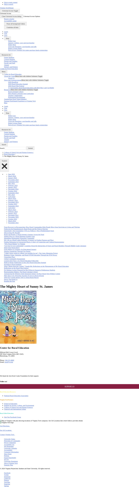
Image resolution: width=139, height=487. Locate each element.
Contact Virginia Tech (7, 435)
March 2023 (12, 210)
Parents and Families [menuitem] (10, 61)
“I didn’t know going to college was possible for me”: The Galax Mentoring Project (31, 253)
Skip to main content (10, 2)
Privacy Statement (10, 443)
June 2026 (11, 174)
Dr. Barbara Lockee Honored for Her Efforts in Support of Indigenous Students (29, 270)
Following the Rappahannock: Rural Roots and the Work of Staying (26, 229)
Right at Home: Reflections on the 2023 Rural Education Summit (25, 262)
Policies (6, 456)
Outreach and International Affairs (15, 409)
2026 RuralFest (13, 82)
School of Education (10, 404)
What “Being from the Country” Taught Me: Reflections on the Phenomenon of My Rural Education (36, 266)
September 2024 (13, 193)
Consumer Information (11, 452)
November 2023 (13, 202)
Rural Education (9, 154)
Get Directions (5, 426)
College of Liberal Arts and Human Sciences (19, 152)
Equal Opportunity (10, 458)
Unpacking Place (9, 257)
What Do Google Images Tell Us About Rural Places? (21, 277)
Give (5, 35)
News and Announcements (12, 80)
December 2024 (13, 189)
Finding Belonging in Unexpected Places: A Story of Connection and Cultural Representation (34, 242)
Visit (5, 33)
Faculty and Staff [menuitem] (9, 63)
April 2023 (11, 208)
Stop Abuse (7, 454)
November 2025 (13, 180)
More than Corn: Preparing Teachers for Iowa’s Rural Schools (24, 276)
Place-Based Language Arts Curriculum (21, 93)
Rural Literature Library (16, 92)
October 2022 (12, 219)
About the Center (9, 76)
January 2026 (12, 178)
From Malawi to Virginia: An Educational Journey (20, 249)
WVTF (6, 459)
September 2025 (13, 182)
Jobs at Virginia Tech (11, 463)
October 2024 (12, 191)
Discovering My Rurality (12, 233)
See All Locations (6, 430)
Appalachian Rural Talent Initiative (15, 99)
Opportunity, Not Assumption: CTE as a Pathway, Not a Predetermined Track (29, 231)
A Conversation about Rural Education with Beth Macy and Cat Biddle (31, 88)
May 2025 (11, 183)
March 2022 (12, 221)
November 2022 (13, 217)
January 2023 (12, 213)
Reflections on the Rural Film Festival (16, 268)
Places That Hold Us (10, 279)
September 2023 (13, 206)
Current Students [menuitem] (9, 59)
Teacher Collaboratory (15, 95)
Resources (7, 90)
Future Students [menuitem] (9, 57)
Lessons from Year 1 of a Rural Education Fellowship (21, 261)
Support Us (69, 386)
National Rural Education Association (16, 396)
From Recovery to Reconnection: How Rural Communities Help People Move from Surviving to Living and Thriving (42, 227)
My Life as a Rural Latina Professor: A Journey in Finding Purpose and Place (29, 240)
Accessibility (8, 450)
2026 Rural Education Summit (18, 84)
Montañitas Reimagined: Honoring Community (19, 238)
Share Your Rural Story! (12, 248)
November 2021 (13, 223)
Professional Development (16, 97)
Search (2, 148)
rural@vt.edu (9, 362)
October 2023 (12, 204)
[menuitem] (21, 42)
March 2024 (12, 198)
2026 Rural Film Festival (16, 86)
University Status (9, 439)
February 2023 (13, 211)
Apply (6, 32)
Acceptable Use (9, 444)
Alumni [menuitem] (6, 65)
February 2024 (13, 200)
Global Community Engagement (14, 259)
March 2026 (12, 176)
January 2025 (12, 187)
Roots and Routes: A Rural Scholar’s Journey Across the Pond (24, 234)
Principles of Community (12, 441)
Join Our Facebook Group (12, 417)
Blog (5, 103)
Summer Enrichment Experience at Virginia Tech (20, 101)
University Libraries (10, 448)
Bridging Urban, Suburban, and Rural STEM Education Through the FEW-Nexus (30, 255)
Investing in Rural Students (12, 264)
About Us (11, 78)
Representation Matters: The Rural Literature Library (21, 272)
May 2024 (11, 195)
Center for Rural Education (12, 74)
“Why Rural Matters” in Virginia (14, 244)
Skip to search (8, 4)
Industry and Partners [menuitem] (11, 67)
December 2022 (13, 215)
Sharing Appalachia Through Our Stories (17, 251)
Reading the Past (9, 281)
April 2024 (11, 197)
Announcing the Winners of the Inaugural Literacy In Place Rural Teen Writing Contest (32, 274)
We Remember (9, 446)
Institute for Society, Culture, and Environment (19, 405)
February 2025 (13, 185)
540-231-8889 (9, 360)
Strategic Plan (8, 465)
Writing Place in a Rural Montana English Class (19, 236)
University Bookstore (11, 461)
